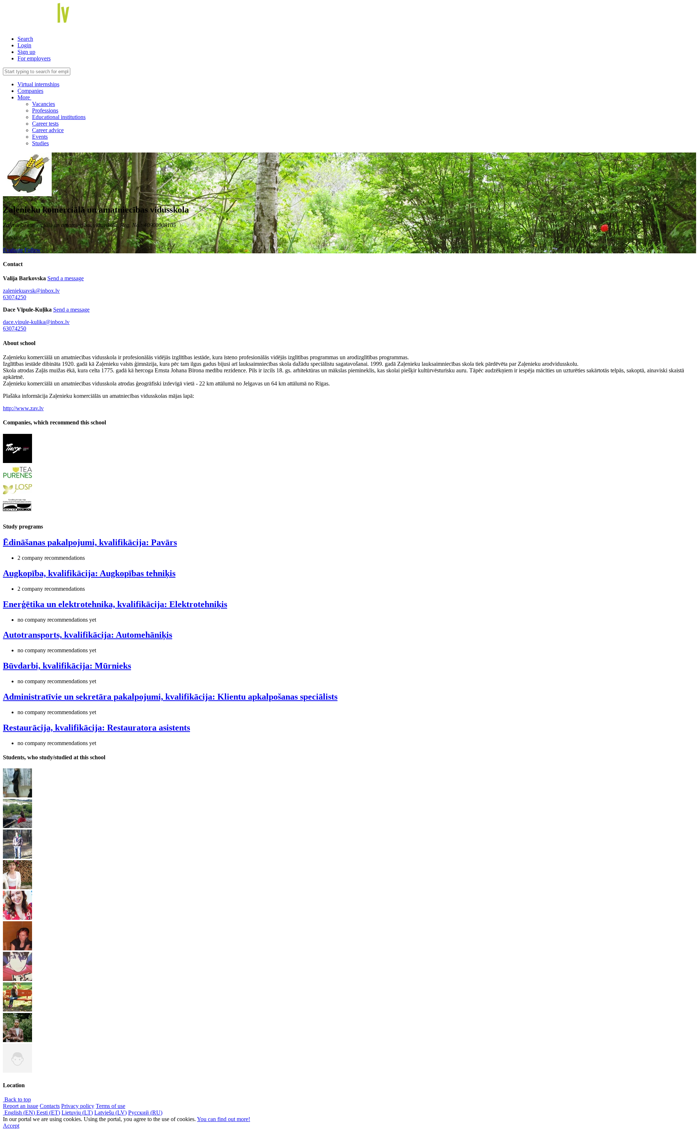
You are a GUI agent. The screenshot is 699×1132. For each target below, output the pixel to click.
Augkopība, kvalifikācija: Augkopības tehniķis (89, 573)
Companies (30, 91)
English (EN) (19, 1112)
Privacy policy (77, 1106)
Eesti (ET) (48, 1112)
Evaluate (13, 250)
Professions (45, 110)
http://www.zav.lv (23, 408)
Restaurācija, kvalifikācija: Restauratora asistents (96, 727)
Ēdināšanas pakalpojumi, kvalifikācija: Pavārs (90, 542)
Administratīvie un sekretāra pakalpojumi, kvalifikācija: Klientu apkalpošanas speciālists (170, 696)
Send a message (65, 278)
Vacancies (43, 104)
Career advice (48, 130)
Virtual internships (38, 84)
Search (25, 39)
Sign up (26, 52)
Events (40, 137)
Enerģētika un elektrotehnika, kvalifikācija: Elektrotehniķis (115, 604)
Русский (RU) (145, 1112)
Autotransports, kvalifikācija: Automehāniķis (87, 635)
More (24, 97)
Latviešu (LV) (110, 1112)
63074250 (14, 297)
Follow (32, 250)
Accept (11, 1126)
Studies (40, 143)
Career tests (45, 123)
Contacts (50, 1106)
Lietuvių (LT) (77, 1112)
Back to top (17, 1099)
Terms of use (110, 1106)
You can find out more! (223, 1119)
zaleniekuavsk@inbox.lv (31, 291)
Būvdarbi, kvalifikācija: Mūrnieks (67, 665)
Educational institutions (59, 117)
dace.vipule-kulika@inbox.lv (36, 322)
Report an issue (20, 1106)
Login (24, 45)
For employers (34, 58)
